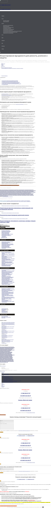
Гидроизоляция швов (5, 243)
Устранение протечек (6, 378)
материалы (6, 193)
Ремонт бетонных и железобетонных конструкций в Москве (7, 291)
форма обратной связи (25, 400)
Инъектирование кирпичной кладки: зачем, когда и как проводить (8, 282)
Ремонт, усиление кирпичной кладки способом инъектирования (7, 278)
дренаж (27, 191)
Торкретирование (4, 312)
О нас (2, 373)
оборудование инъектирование (25, 193)
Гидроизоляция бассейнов (6, 246)
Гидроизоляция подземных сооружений (7, 244)
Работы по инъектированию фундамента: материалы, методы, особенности (8, 271)
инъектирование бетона (3, 192)
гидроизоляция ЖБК (7, 347)
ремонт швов (19, 195)
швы (7, 362)
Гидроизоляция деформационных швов (10, 381)
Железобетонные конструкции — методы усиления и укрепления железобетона (8, 292)
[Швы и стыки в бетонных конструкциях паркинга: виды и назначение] (8, 340)
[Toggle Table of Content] (0, 79)
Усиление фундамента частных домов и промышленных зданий (8, 294)
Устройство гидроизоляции (8, 376)
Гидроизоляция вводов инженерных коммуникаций (12, 380)
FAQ (2, 385)
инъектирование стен (20, 192)
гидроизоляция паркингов (12, 190)
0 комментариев (4, 330)
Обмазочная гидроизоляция (8, 382)
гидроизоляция (2, 347)
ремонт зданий (10, 195)
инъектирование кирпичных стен (12, 192)
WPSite (6, 370)
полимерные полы (5, 194)
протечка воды (28, 194)
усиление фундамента (3, 362)
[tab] (7, 228)
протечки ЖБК (2, 195)
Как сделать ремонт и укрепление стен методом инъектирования (7, 279)
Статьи (3, 386)
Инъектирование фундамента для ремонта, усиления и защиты (12, 68)
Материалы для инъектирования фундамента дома (10, 81)
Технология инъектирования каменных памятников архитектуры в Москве (7, 281)
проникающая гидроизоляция (21, 194)
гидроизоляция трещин (3, 191)
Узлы (2, 383)
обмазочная (19, 193)
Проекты (3, 384)
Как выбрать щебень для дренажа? (7, 264)
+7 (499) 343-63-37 (5, 9)
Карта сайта (3, 317)
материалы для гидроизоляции (12, 193)
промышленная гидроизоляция (12, 194)
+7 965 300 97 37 (25, 393)
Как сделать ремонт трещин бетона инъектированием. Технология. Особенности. (7, 275)
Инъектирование (4, 75)
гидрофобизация (23, 191)
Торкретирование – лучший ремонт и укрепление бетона (7, 337)
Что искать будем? (5, 84)
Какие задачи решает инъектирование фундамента (10, 80)
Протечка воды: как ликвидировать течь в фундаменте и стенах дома (8, 288)
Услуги (3, 375)
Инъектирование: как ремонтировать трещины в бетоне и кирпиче (7, 284)
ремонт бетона (4, 311)
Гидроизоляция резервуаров (6, 245)
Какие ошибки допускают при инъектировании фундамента (11, 83)
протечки (31, 194)
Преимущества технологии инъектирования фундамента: (11, 82)
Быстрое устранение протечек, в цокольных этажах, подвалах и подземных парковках (8, 253)
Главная (3, 372)
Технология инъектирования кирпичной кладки (14, 215)
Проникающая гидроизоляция (8, 379)
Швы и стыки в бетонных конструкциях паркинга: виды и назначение (7, 341)
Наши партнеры (6, 374)
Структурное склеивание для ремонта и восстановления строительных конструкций (8, 297)
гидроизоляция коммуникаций (4, 190)
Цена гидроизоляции (5, 316)
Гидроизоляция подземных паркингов (7, 241)
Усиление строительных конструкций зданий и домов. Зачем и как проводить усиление (7, 296)
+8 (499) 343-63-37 (25, 395)
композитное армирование (8, 355)
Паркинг (3, 310)
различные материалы (20, 104)
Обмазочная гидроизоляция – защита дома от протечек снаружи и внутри (8, 259)
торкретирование (24, 195)
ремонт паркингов (15, 195)
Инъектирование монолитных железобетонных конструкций (6, 265)
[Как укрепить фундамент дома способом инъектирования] (8, 327)
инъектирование (31, 191)
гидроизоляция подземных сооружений (30, 190)
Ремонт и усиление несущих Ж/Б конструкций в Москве (6, 300)
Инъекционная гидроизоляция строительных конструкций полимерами (8, 277)
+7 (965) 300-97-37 (5, 5)
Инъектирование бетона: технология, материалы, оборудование (7, 273)
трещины (28, 195)
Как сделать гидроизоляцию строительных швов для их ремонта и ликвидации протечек (8, 324)
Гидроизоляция (4, 308)
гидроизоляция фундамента (11, 191)
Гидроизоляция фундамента (6, 95)
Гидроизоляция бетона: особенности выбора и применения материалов (7, 262)
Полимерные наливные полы (8, 377)
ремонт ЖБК (6, 195)
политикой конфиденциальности (24, 430)
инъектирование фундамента (7, 196)
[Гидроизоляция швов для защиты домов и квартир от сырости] (8, 331)
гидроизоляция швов (18, 191)
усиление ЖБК (32, 195)
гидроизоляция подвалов (20, 190)
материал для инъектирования (4, 356)
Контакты (3, 367)
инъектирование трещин (26, 192)
